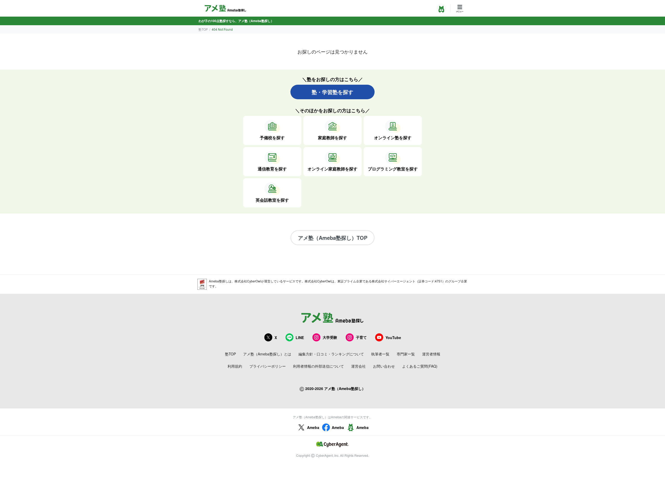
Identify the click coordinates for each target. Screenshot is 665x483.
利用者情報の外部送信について (318, 366)
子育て (361, 337)
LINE (300, 337)
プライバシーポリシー (267, 366)
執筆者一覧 (380, 353)
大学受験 (330, 337)
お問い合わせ (384, 366)
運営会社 (358, 366)
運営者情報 (431, 353)
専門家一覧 (406, 353)
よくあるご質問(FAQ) (419, 366)
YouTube (393, 337)
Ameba (313, 427)
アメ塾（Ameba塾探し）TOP (332, 237)
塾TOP (203, 29)
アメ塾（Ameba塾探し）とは (267, 353)
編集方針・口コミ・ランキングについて (331, 353)
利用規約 (235, 366)
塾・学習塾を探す (332, 92)
